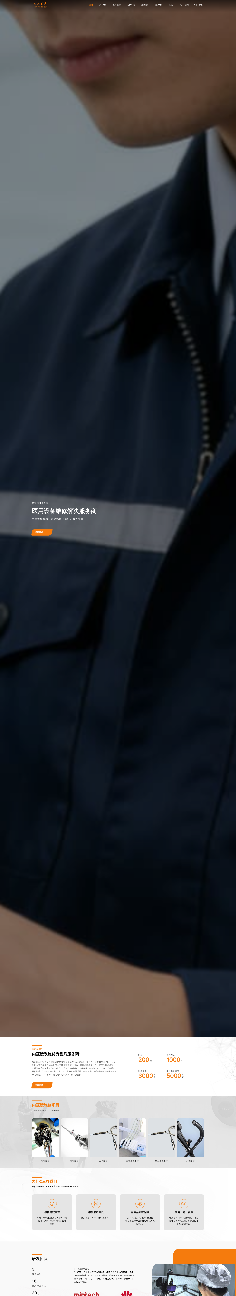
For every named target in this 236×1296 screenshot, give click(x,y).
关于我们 (103, 5)
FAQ (171, 5)
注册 (196, 5)
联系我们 (159, 5)
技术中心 (131, 5)
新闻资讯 (145, 5)
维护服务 (117, 5)
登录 (201, 5)
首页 (91, 5)
